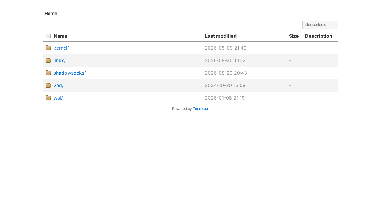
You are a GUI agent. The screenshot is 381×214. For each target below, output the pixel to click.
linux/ (60, 60)
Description (318, 36)
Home (50, 13)
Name (61, 36)
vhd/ (59, 85)
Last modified (221, 36)
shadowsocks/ (70, 73)
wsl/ (58, 98)
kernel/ (61, 48)
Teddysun (201, 108)
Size (294, 36)
